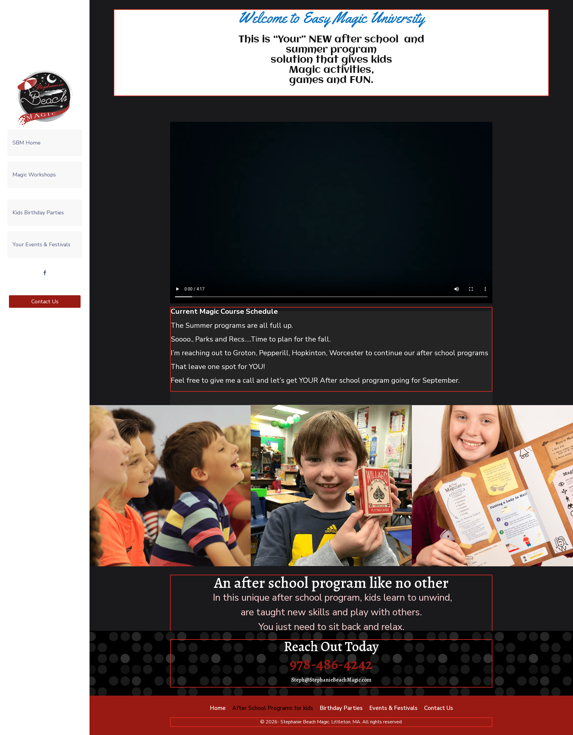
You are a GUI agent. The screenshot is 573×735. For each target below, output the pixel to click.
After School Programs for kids (272, 709)
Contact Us (44, 301)
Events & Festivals (393, 709)
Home (218, 709)
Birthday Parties (341, 709)
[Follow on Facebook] (45, 273)
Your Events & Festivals (41, 244)
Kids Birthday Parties (38, 212)
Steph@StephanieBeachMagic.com (331, 679)
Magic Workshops (34, 174)
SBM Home (27, 142)
